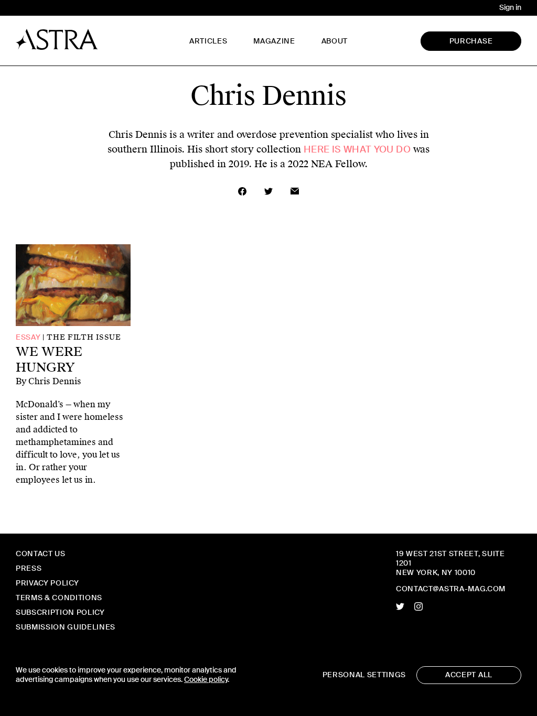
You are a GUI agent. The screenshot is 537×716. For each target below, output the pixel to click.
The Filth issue (84, 337)
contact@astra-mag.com (451, 588)
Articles (208, 41)
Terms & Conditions (59, 597)
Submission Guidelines (65, 627)
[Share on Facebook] (242, 191)
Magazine (274, 41)
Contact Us (41, 553)
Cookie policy (206, 679)
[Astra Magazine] (57, 39)
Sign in (510, 7)
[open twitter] (400, 606)
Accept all (468, 674)
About (334, 41)
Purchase (470, 41)
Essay (28, 337)
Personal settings (364, 674)
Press (28, 568)
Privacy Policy (47, 583)
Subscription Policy (60, 612)
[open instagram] (418, 606)
